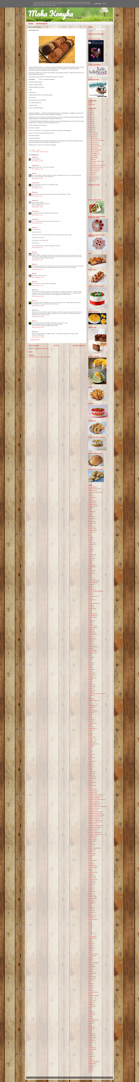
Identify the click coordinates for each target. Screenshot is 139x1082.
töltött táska (91, 1013)
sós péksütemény (92, 954)
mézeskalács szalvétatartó (94, 822)
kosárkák (90, 712)
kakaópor (90, 669)
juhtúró (90, 665)
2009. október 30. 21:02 (37, 269)
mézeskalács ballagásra (93, 797)
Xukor (89, 1051)
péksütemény (91, 896)
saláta (89, 941)
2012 (91, 125)
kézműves (90, 695)
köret (89, 714)
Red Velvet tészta (92, 919)
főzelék (90, 624)
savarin (90, 945)
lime (89, 752)
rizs (89, 929)
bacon (89, 513)
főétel (89, 622)
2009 (91, 131)
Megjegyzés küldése (35, 339)
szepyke (34, 200)
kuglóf (89, 724)
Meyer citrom (91, 785)
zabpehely (90, 1056)
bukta (89, 540)
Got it (104, 3)
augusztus (93, 178)
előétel (89, 594)
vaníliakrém (91, 1040)
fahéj (89, 610)
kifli (89, 697)
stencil (89, 960)
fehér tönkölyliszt (92, 615)
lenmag (90, 740)
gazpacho (90, 629)
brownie (90, 539)
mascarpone (91, 778)
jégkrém (90, 662)
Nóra (33, 173)
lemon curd (90, 737)
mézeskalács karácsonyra (94, 811)
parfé (89, 893)
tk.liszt (89, 997)
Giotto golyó (91, 632)
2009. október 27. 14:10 (37, 169)
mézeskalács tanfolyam (93, 827)
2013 (91, 123)
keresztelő (90, 691)
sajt (89, 940)
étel (89, 601)
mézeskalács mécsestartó (94, 816)
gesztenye (90, 631)
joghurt (90, 664)
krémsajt (90, 719)
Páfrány (90, 886)
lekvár (89, 735)
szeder (89, 971)
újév (89, 1025)
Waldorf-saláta (91, 1049)
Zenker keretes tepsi (93, 1061)
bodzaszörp (91, 532)
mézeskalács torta (92, 830)
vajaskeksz (90, 1033)
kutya (89, 731)
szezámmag (91, 973)
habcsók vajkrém (92, 646)
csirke (89, 563)
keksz (89, 683)
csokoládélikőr (91, 566)
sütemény (90, 964)
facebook (90, 605)
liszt (89, 759)
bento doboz (91, 528)
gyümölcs (90, 645)
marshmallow (91, 776)
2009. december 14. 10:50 (38, 327)
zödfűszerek (91, 1063)
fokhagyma (90, 620)
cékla (89, 546)
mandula (37, 151)
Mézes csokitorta (95, 138)
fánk (89, 612)
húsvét (89, 658)
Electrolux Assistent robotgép (95, 591)
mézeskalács (91, 792)
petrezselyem (91, 898)
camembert (91, 544)
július (92, 180)
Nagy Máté (92, 104)
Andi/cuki (34, 211)
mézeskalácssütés (92, 836)
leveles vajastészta (92, 743)
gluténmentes (91, 634)
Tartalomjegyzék (41, 23)
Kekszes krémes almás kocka (97, 140)
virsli (89, 1044)
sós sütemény (91, 955)
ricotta (89, 926)
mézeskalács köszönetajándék (95, 815)
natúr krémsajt (91, 867)
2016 (91, 117)
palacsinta (90, 888)
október (93, 136)
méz (89, 787)
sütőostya (48, 67)
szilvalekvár (91, 976)
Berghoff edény (91, 530)
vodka (89, 1046)
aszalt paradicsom (92, 506)
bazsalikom (90, 523)
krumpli (90, 721)
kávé (89, 681)
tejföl (89, 985)
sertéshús (90, 948)
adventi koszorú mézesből (94, 492)
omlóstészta (91, 877)
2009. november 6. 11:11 (37, 285)
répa (89, 921)
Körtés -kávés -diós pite (96, 149)
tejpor (89, 988)
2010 (91, 129)
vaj (89, 1032)
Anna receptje (91, 500)
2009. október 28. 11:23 (37, 247)
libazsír (90, 750)
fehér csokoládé (92, 613)
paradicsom (91, 891)
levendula (90, 745)
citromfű (90, 549)
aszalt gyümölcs (92, 504)
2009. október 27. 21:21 (37, 215)
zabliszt (90, 1054)
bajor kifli (90, 516)
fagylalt (90, 606)
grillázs (90, 641)
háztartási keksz (92, 651)
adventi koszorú (92, 490)
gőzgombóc (91, 638)
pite (89, 905)
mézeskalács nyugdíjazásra (94, 820)
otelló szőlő (90, 881)
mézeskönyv (91, 837)
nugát (89, 868)
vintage (90, 1042)
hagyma (90, 648)
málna (89, 770)
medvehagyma (91, 782)
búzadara (90, 542)
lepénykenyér (91, 742)
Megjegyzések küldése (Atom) (42, 348)
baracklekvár (91, 521)
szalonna (90, 969)
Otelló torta (93, 159)
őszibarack (90, 884)
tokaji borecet (91, 1006)
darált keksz (91, 570)
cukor (89, 553)
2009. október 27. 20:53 (37, 206)
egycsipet (34, 165)
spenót (89, 959)
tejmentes (90, 987)
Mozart (90, 851)
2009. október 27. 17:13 (37, 187)
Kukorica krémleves (95, 168)
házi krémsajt (91, 650)
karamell (90, 676)
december (93, 133)
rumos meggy (91, 936)
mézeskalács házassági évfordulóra (96, 806)
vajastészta (90, 1035)
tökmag (90, 1011)
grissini (90, 643)
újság (89, 1030)
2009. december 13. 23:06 (38, 316)
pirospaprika (91, 901)
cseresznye (91, 558)
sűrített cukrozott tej (92, 962)
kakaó (89, 667)
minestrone (90, 844)
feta (89, 618)
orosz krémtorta (92, 879)
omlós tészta (91, 875)
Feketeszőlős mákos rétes (97, 167)
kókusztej (90, 707)
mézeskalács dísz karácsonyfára (95, 799)
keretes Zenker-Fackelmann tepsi (96, 693)
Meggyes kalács (94, 157)
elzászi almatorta (92, 596)
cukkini (89, 551)
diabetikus (90, 573)
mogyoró (46, 151)
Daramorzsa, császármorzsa (97, 161)
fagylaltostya (91, 608)
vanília (89, 1039)
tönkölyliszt (90, 1014)
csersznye (90, 560)
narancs (90, 862)
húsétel (90, 657)
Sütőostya (93, 163)
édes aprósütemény (92, 580)
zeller (89, 1058)
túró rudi (90, 1018)
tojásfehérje (91, 1000)
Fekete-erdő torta (95, 170)
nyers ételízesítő (92, 872)
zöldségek (90, 1066)
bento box (90, 527)
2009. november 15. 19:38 (38, 305)
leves (89, 747)
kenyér (89, 688)
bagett (89, 514)
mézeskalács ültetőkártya (94, 832)
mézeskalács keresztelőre (94, 813)
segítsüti (90, 947)
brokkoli (90, 537)
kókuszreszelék (91, 705)
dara (89, 568)
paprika (90, 889)
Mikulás (90, 842)
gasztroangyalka (92, 627)
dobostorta (90, 579)
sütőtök (90, 967)
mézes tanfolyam (92, 790)
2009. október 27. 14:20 (37, 178)
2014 (91, 121)
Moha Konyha (50, 13)
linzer (89, 756)
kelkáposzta (91, 684)
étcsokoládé (91, 599)
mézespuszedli (91, 839)
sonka (89, 952)
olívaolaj (90, 874)
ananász (90, 499)
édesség (90, 584)
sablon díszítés (91, 938)
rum (89, 934)
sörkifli (89, 957)
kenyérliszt (90, 690)
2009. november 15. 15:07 (38, 296)
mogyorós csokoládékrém (94, 848)
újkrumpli (90, 1028)
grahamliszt (91, 639)
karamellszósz (91, 677)
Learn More (97, 3)
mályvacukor (91, 771)
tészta (89, 993)
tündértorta (90, 1021)
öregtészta (90, 882)
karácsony (90, 674)
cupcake (90, 556)
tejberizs (90, 983)
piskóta (90, 903)
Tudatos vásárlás (95, 151)
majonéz (90, 766)
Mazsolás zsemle (95, 144)
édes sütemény (91, 582)
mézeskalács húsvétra (93, 808)
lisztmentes (90, 761)
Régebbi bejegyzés (79, 345)
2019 (91, 112)
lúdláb (89, 763)
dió (33, 151)
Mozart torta (91, 853)
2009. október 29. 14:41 (37, 259)
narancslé (90, 863)
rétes (89, 922)
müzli (89, 858)
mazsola (90, 780)
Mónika (34, 192)
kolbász (90, 709)
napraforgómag (91, 860)
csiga (89, 561)
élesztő (90, 592)
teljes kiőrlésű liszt (92, 992)
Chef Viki (34, 219)
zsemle (90, 1070)
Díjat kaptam (94, 172)
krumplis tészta (91, 723)
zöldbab (90, 1065)
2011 (91, 127)
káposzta (90, 672)
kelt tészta (90, 686)
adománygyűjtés (92, 487)
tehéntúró (90, 980)
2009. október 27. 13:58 (37, 160)
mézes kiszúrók (91, 789)
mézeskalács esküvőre (93, 803)
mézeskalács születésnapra (94, 825)
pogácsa (90, 907)
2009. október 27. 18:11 (37, 196)
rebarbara (90, 917)
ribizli (89, 924)
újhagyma (90, 1026)
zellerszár (90, 1059)
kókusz (90, 704)
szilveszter (90, 978)
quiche (89, 914)
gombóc (90, 636)
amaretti (90, 495)
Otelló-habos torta (95, 153)
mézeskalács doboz (92, 801)
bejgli (89, 525)
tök (89, 1009)
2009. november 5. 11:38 (37, 277)
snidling (90, 950)
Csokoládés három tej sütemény (98, 165)
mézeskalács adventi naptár (94, 794)
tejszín (89, 990)
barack (89, 520)
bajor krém (90, 518)
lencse (89, 738)
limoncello (90, 754)
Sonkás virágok (94, 148)
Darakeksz (93, 174)
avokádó (90, 507)
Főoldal (30, 23)
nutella (89, 870)
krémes (90, 717)
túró (89, 1016)
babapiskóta (91, 511)
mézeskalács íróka (92, 809)
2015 (91, 119)
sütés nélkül (91, 966)
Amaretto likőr (91, 497)
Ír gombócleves (94, 155)
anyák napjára (91, 502)
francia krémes (91, 625)
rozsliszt (90, 933)
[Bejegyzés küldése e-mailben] (38, 150)
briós (89, 535)
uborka (90, 1023)
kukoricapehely (91, 728)
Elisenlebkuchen (94, 142)
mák (89, 768)
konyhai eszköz (91, 710)
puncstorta (90, 912)
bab (89, 509)
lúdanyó (34, 157)
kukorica (90, 726)
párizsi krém (91, 895)
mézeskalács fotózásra (93, 804)
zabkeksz (90, 1052)
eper (89, 598)
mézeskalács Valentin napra (94, 834)
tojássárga (90, 1004)
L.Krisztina (34, 182)
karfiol (89, 679)
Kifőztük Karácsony (92, 700)
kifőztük (90, 698)
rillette (89, 927)
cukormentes (91, 554)
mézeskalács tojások (93, 829)
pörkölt (89, 908)
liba (89, 749)
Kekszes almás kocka (96, 146)
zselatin (90, 1068)
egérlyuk (90, 586)
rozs (89, 931)
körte (89, 716)
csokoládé (90, 565)
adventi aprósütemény (93, 488)
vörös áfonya (91, 1047)
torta (89, 1007)
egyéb (89, 587)
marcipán (41, 151)
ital (89, 660)
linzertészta (91, 757)
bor (89, 533)
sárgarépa (90, 943)
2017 (91, 116)
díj (88, 575)
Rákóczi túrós (91, 915)
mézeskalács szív (92, 823)
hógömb (90, 653)
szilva (89, 974)
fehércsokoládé (91, 617)
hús (89, 655)
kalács (89, 671)
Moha (33, 227)
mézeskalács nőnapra (93, 818)
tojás (89, 999)
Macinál (70, 67)
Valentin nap (91, 1037)
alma (89, 494)
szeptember (94, 177)
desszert (90, 572)
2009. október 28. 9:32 (37, 223)
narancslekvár (91, 865)
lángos (89, 733)
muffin (89, 856)
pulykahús (90, 910)
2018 (91, 114)
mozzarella (90, 855)
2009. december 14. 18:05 (38, 337)
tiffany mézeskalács (92, 995)
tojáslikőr (90, 1002)
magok (89, 764)
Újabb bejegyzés (34, 345)
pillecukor (90, 900)
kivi (89, 702)
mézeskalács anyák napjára (94, 796)
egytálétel (90, 589)
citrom (89, 547)
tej (88, 981)
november (93, 134)
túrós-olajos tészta (92, 1020)
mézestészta (91, 841)
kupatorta (90, 730)
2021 (91, 110)
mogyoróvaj (91, 849)
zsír (89, 1072)
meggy (89, 783)
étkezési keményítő (92, 603)
